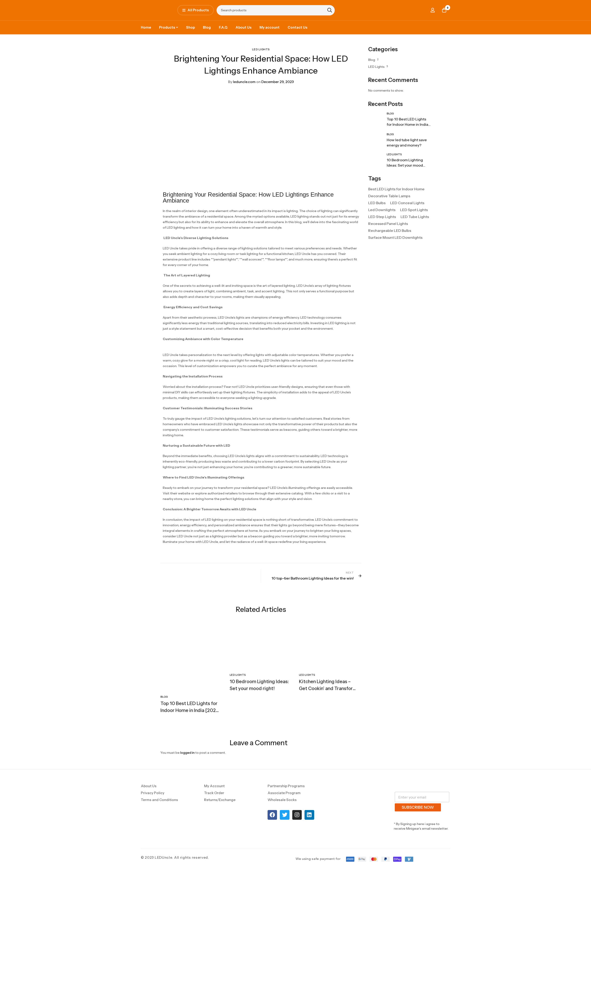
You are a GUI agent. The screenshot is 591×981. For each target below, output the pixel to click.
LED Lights (261, 49)
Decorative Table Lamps (389, 207)
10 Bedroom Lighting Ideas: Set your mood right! (405, 176)
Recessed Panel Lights (388, 235)
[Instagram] (297, 801)
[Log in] (432, 10)
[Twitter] (284, 801)
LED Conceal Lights (407, 214)
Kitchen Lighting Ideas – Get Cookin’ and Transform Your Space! (328, 688)
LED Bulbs (377, 214)
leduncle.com (242, 82)
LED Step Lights (382, 228)
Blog (371, 60)
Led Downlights (381, 221)
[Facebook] (272, 801)
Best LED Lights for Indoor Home (396, 200)
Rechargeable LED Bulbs (389, 242)
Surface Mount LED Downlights (395, 249)
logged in (187, 731)
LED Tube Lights (415, 228)
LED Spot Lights (414, 221)
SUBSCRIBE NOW (418, 794)
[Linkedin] (309, 801)
